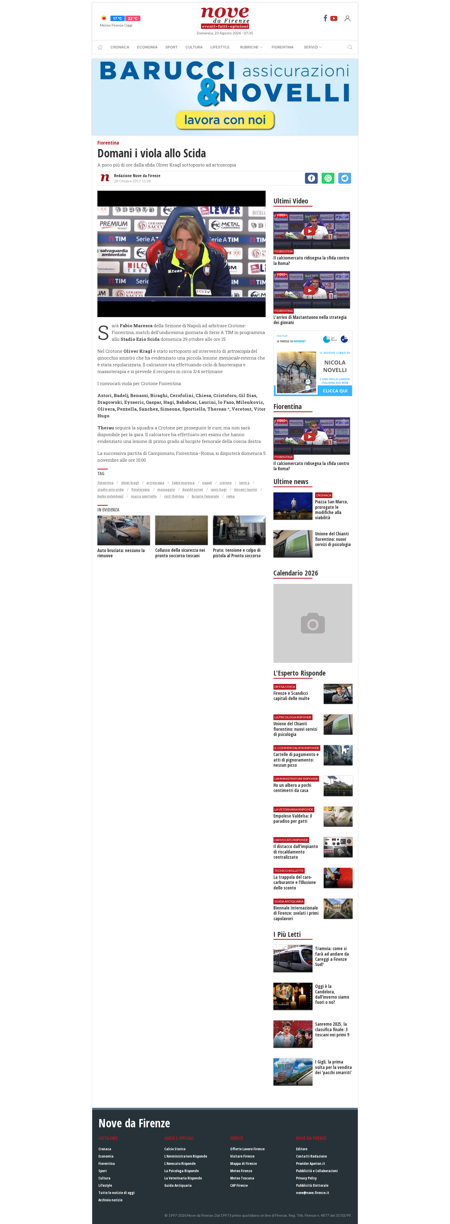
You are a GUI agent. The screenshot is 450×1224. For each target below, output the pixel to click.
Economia (147, 47)
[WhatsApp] (328, 178)
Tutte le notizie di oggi (116, 1192)
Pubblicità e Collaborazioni (317, 1170)
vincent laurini (245, 489)
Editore (301, 1148)
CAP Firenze (239, 1185)
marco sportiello (144, 496)
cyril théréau (174, 496)
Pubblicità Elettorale (312, 1185)
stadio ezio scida (110, 489)
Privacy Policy (306, 1178)
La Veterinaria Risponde (183, 1178)
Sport (171, 47)
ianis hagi (219, 489)
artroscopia (155, 482)
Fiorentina (282, 47)
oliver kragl (130, 482)
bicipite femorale (205, 496)
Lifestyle (220, 47)
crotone (226, 482)
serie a (244, 482)
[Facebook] (325, 18)
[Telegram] (344, 178)
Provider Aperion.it (310, 1163)
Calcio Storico (174, 1148)
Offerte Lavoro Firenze (247, 1148)
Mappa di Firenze (243, 1163)
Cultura (194, 47)
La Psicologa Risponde (181, 1170)
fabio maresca (183, 482)
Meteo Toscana (242, 1178)
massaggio (166, 489)
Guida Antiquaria (178, 1185)
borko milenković (110, 496)
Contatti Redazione (311, 1156)
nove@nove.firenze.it (312, 1192)
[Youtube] (334, 18)
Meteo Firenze (241, 1170)
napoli (207, 482)
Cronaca (119, 47)
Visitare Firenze (242, 1156)
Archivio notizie (110, 1199)
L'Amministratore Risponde (185, 1156)
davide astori (192, 489)
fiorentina (105, 482)
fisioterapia (140, 489)
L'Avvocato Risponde (180, 1163)
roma (230, 496)
